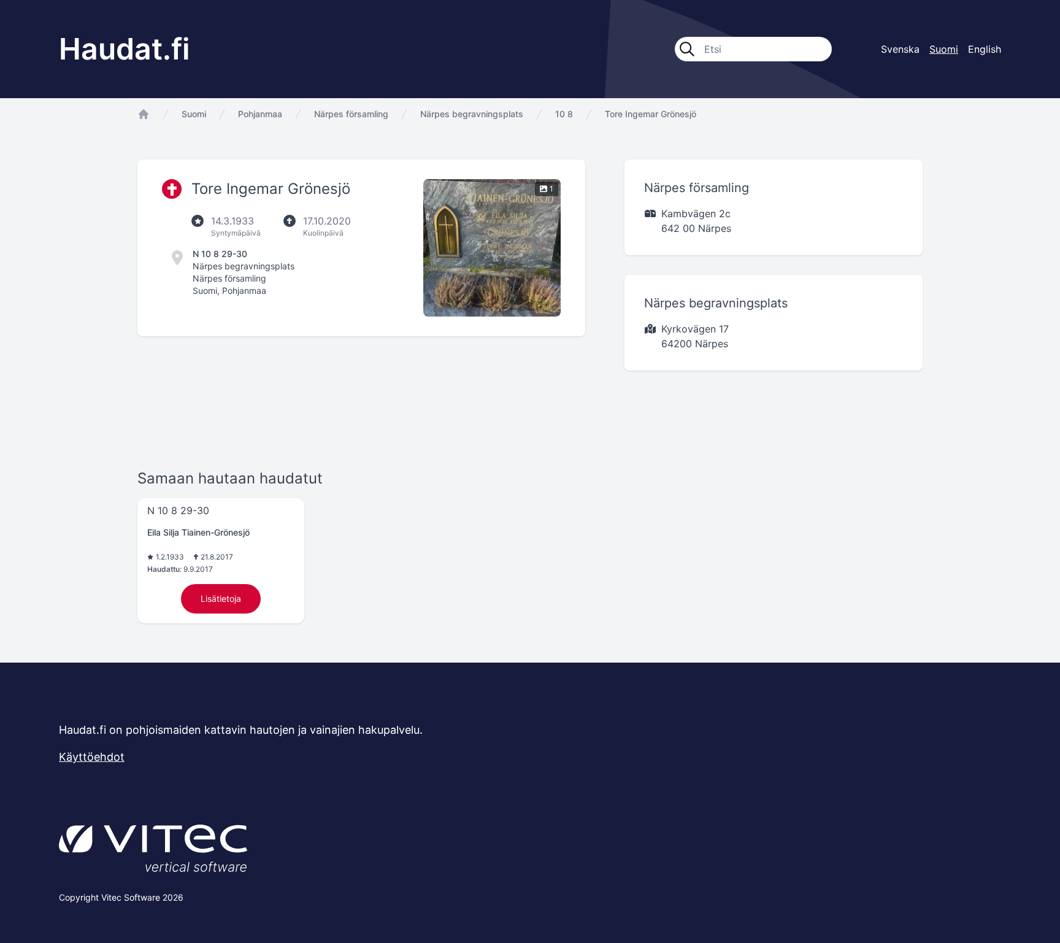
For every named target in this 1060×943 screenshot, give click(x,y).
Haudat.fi (124, 49)
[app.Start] (143, 114)
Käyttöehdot (92, 756)
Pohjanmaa (260, 114)
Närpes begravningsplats (471, 114)
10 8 (564, 114)
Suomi (194, 114)
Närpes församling (351, 114)
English (984, 49)
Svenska (900, 49)
